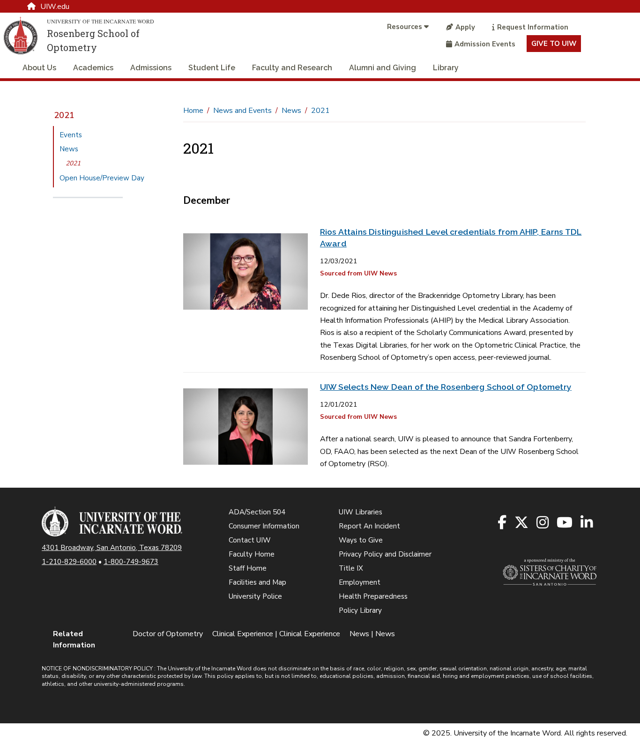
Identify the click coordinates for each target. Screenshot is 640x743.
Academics (93, 67)
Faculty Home (252, 554)
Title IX (351, 568)
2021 (64, 115)
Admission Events (484, 44)
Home (193, 110)
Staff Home (248, 568)
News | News (372, 634)
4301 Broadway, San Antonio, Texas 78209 (112, 547)
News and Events (242, 110)
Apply (465, 27)
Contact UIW (250, 540)
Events (71, 135)
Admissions (150, 67)
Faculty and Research (292, 67)
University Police (255, 596)
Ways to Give (361, 540)
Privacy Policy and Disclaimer (385, 554)
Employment (359, 582)
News (69, 149)
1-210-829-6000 (69, 561)
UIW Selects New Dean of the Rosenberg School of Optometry (446, 387)
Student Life (211, 67)
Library (446, 67)
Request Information (532, 27)
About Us (39, 67)
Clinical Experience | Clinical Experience (276, 634)
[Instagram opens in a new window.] (543, 523)
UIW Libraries (360, 512)
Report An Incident (369, 526)
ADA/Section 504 (257, 512)
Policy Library (360, 610)
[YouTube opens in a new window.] (565, 523)
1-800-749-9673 (131, 561)
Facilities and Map (257, 582)
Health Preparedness (373, 596)
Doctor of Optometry (168, 634)
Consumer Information (264, 526)
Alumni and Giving (382, 67)
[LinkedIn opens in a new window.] (587, 523)
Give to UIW (553, 43)
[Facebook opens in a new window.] (502, 523)
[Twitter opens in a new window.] (522, 523)
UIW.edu (54, 6)
